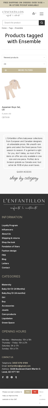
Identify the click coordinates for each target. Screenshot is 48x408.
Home (4, 28)
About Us (6, 234)
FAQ (4, 255)
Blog (4, 259)
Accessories (8, 306)
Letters (5, 263)
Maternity (6, 284)
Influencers (7, 229)
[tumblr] (16, 377)
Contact (6, 267)
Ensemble (19, 28)
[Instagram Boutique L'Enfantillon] (7, 377)
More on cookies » (42, 397)
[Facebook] (3, 377)
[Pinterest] (12, 377)
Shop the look (8, 242)
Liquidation (7, 318)
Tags (11, 28)
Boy (4, 301)
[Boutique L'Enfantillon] (24, 205)
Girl (3, 297)
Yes (27, 392)
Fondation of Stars (11, 246)
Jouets (5, 310)
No (35, 392)
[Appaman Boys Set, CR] (12, 90)
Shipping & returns (11, 238)
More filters (25, 70)
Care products (9, 314)
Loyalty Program (10, 225)
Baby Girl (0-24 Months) (13, 289)
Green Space (8, 322)
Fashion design (9, 250)
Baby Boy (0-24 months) (13, 293)
